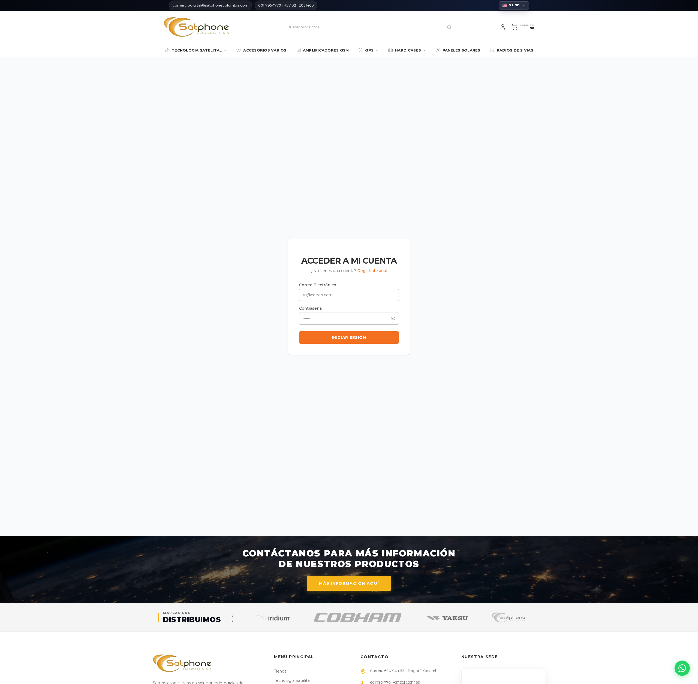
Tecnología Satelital (292, 680)
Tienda (280, 671)
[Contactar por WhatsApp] (682, 668)
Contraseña (310, 308)
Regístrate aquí (372, 270)
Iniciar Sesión (349, 337)
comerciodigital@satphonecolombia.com (210, 5)
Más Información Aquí (349, 583)
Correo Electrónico (317, 284)
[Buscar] (449, 27)
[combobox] (369, 27)
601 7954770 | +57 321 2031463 (286, 5)
